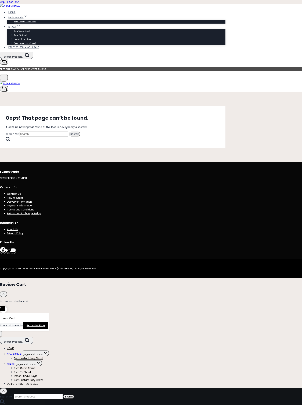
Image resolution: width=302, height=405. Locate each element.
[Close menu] (1, 334)
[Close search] (3, 391)
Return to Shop (36, 325)
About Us (12, 229)
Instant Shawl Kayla (22, 39)
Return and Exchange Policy (24, 213)
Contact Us (14, 194)
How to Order (15, 198)
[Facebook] (3, 251)
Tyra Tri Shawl (20, 35)
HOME (11, 12)
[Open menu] (4, 78)
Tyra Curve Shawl (22, 31)
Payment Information (20, 205)
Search (69, 396)
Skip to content (9, 2)
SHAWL (11, 364)
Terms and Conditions (20, 209)
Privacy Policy (15, 233)
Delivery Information (19, 201)
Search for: (6, 396)
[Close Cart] (3, 294)
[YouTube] (13, 251)
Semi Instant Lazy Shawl (25, 21)
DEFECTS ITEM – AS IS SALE (23, 47)
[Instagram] (8, 251)
